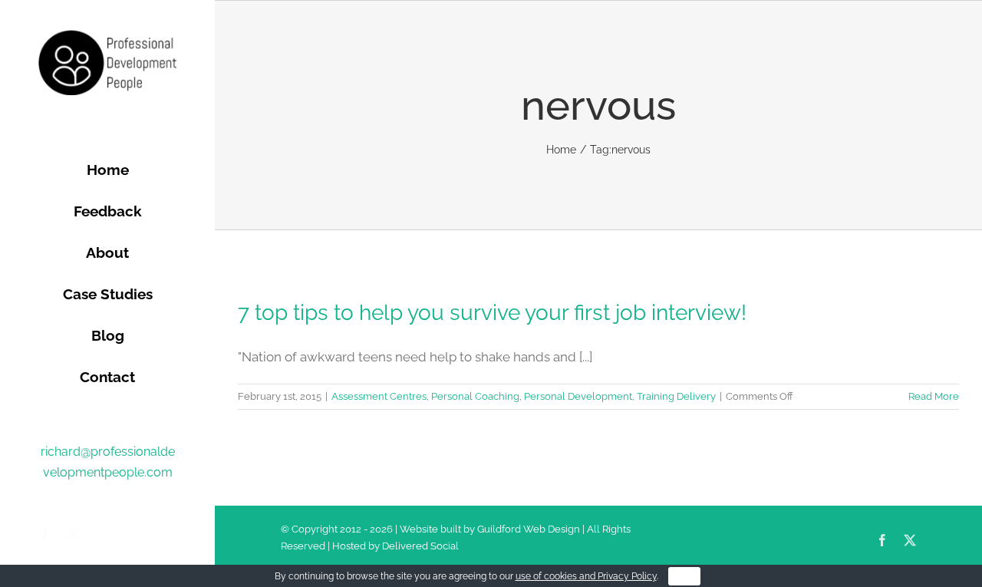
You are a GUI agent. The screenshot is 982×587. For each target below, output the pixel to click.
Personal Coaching (475, 396)
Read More (933, 396)
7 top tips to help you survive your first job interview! (492, 312)
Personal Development (578, 396)
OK (684, 576)
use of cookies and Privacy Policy (586, 576)
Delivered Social (420, 546)
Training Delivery (676, 396)
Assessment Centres (379, 396)
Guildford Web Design (528, 529)
